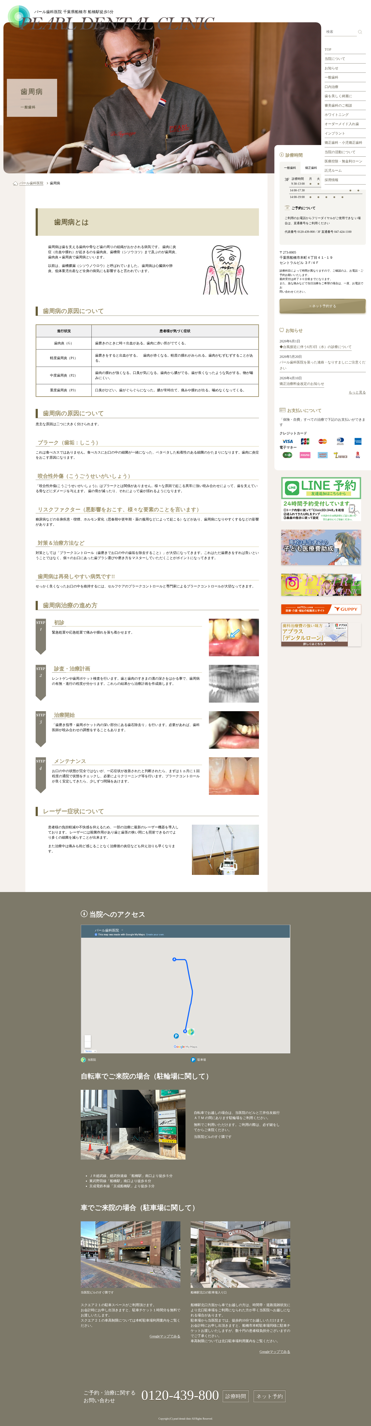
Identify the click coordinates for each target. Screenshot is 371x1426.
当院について (335, 58)
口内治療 (331, 87)
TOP (328, 49)
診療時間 (235, 1396)
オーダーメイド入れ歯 (342, 124)
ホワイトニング (337, 114)
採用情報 (331, 180)
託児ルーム (333, 170)
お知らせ (331, 68)
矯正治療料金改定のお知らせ (302, 384)
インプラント (335, 133)
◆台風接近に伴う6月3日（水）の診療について (316, 347)
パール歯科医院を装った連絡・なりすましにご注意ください (322, 365)
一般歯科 (331, 77)
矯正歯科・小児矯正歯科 (343, 142)
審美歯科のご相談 (338, 105)
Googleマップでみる (165, 1336)
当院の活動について (340, 152)
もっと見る (357, 392)
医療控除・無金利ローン (343, 161)
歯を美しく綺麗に (338, 96)
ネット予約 (269, 1396)
